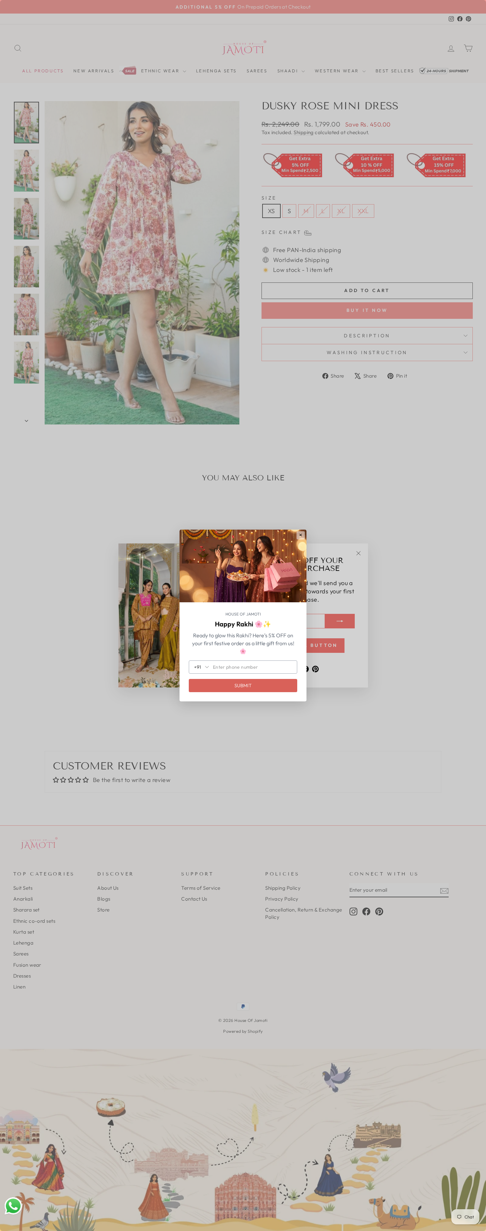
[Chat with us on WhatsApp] (13, 1206)
